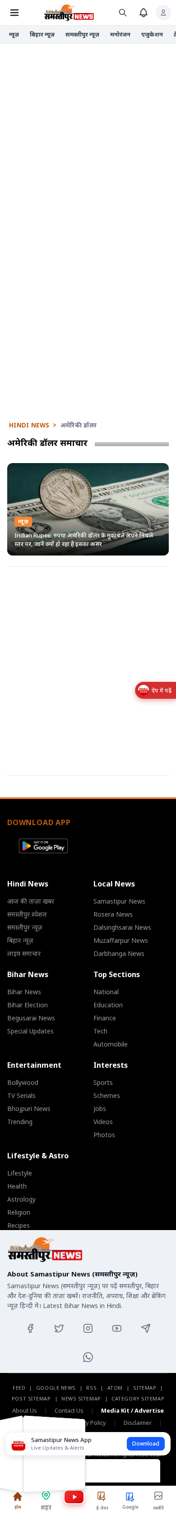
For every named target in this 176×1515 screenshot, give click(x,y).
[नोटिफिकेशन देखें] (143, 13)
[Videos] (74, 1497)
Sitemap (144, 1387)
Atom (115, 1387)
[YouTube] (117, 1328)
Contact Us (69, 1410)
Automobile (110, 1044)
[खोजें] (123, 13)
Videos (103, 1121)
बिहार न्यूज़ (42, 34)
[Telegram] (146, 1328)
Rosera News (113, 914)
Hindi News (29, 425)
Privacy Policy (87, 1423)
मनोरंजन (120, 34)
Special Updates (30, 1031)
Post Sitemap (31, 1398)
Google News (56, 1387)
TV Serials (21, 1095)
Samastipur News (119, 901)
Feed (19, 1387)
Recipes (18, 1225)
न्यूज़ (14, 34)
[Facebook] (30, 1328)
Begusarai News (31, 1018)
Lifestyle (19, 1173)
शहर (46, 1507)
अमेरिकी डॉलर (78, 425)
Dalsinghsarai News (122, 927)
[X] (59, 1328)
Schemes (106, 1095)
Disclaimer (138, 1423)
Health (17, 1186)
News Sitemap (81, 1398)
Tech (100, 1031)
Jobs (99, 1108)
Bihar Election (27, 1005)
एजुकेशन (152, 34)
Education (108, 1005)
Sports (103, 1082)
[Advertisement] (88, 135)
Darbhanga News (118, 953)
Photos (104, 1134)
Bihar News (24, 991)
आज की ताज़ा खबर (30, 901)
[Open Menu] (14, 13)
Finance (104, 1018)
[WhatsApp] (88, 1357)
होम (17, 1507)
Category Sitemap (137, 1398)
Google (130, 1507)
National (106, 991)
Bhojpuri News (29, 1108)
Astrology (21, 1199)
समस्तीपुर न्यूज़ (82, 34)
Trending (19, 1121)
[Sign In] (163, 12)
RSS (91, 1387)
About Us (24, 1410)
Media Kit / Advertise (132, 1410)
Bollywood (22, 1082)
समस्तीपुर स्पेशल (27, 914)
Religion (18, 1212)
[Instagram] (88, 1328)
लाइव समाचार (24, 953)
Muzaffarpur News (120, 940)
